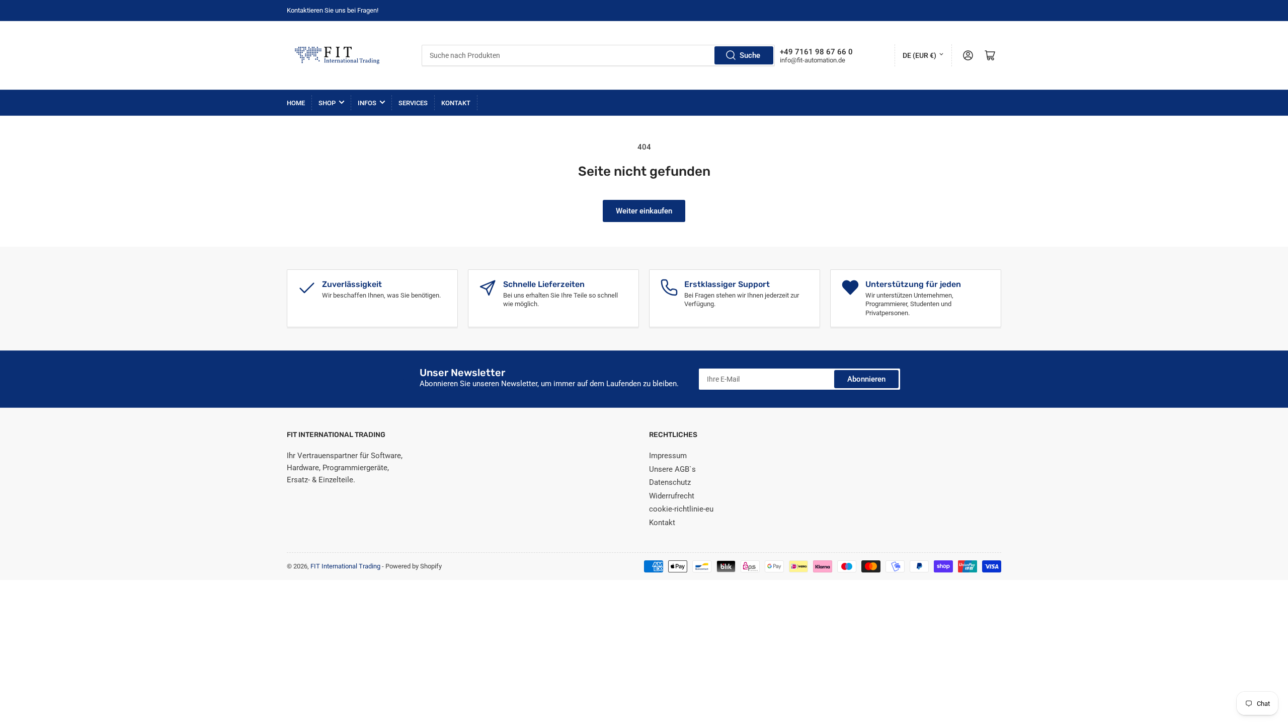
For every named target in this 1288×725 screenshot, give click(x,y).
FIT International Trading (345, 566)
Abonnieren (866, 379)
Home (296, 103)
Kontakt (455, 103)
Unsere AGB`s (672, 469)
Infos (367, 103)
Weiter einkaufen (644, 210)
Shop (327, 103)
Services (413, 103)
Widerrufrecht (671, 495)
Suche (750, 55)
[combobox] (598, 55)
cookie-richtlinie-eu (681, 509)
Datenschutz (670, 482)
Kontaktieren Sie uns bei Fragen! (332, 10)
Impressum (668, 455)
